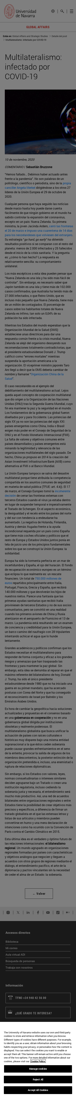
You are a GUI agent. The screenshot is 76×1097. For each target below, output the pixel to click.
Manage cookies (38, 1068)
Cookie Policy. (38, 1061)
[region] (38, 1059)
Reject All (38, 1079)
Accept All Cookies (38, 1090)
